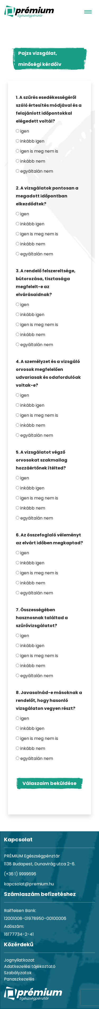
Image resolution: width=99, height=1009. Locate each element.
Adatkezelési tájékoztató (29, 966)
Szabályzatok (18, 973)
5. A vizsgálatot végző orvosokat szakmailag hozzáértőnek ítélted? (41, 460)
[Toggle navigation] (88, 11)
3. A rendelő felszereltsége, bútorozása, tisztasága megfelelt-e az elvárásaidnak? (46, 283)
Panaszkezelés (19, 979)
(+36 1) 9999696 (20, 874)
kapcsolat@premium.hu (29, 884)
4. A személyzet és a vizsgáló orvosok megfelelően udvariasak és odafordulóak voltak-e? (48, 373)
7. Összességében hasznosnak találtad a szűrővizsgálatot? (42, 618)
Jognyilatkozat (19, 960)
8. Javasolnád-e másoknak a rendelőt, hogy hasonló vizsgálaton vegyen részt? (49, 700)
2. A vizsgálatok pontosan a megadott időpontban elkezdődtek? (47, 196)
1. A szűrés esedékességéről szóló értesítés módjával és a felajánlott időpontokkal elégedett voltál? (49, 109)
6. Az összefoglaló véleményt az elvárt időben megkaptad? (49, 539)
